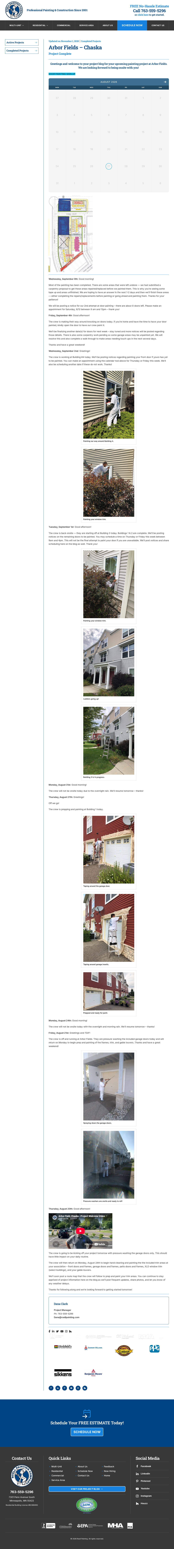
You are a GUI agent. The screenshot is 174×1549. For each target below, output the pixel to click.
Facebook (146, 1466)
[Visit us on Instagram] (137, 1496)
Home (107, 1475)
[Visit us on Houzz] (137, 1503)
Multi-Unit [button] (15, 25)
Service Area (86, 25)
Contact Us (158, 25)
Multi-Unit (56, 1466)
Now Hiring (110, 1471)
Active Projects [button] (15, 42)
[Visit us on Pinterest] (137, 1481)
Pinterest (145, 1481)
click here (143, 14)
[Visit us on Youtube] (137, 1488)
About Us (108, 25)
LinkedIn (145, 1473)
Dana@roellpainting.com (66, 1317)
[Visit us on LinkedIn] (137, 1473)
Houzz (144, 1503)
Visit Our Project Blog (85, 1489)
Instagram (146, 1496)
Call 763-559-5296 (149, 10)
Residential (57, 1471)
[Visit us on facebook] (137, 1466)
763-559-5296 (65, 1313)
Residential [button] (39, 25)
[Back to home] (14, 10)
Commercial (63, 25)
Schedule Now (132, 25)
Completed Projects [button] (17, 50)
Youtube (145, 1488)
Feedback (109, 1466)
